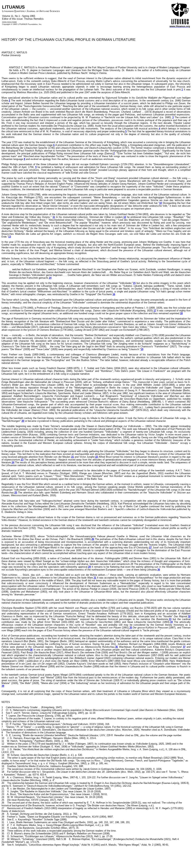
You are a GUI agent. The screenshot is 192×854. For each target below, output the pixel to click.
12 (124, 217)
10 (160, 203)
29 (89, 566)
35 (130, 627)
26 (93, 539)
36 (116, 646)
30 (158, 569)
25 (15, 492)
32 (189, 616)
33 (170, 619)
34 (171, 622)
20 (23, 421)
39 (3, 686)
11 (53, 217)
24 (13, 462)
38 (31, 649)
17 (155, 310)
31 (95, 577)
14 (50, 277)
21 (72, 456)
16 (113, 294)
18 (181, 313)
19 (142, 349)
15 (134, 283)
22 (96, 456)
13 (9, 236)
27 (150, 547)
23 (22, 459)
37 (184, 646)
